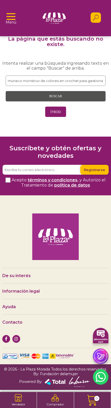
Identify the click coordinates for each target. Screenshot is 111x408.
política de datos (72, 185)
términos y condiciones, (53, 179)
